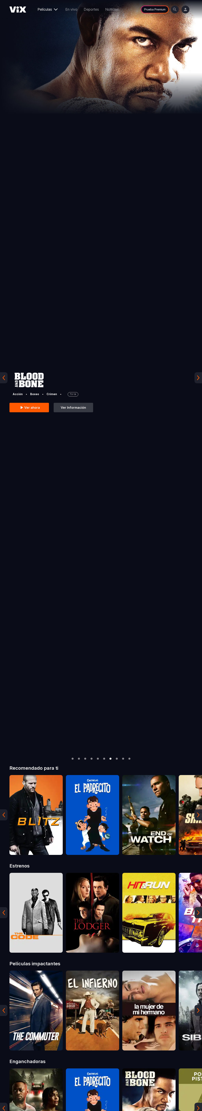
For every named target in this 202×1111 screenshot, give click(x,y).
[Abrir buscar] (175, 9)
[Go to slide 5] (97, 758)
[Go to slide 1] (72, 758)
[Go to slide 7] (110, 758)
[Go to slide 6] (104, 758)
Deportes (91, 9)
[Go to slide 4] (91, 758)
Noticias (112, 9)
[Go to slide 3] (85, 758)
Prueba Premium (155, 9)
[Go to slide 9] (123, 758)
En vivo (71, 9)
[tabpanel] (36, 815)
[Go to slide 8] (116, 758)
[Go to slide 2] (78, 758)
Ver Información (73, 408)
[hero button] (101, 378)
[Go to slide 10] (129, 758)
